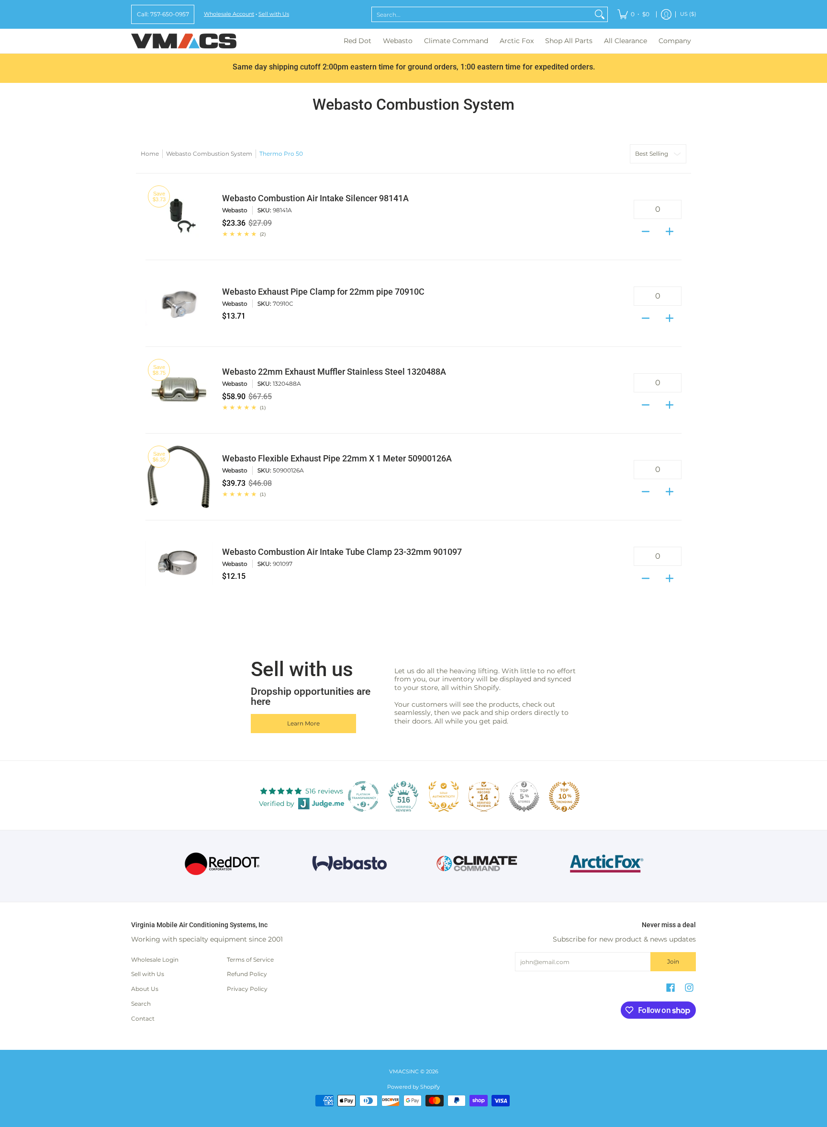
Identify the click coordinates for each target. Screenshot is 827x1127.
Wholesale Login (155, 959)
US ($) (688, 14)
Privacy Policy (247, 988)
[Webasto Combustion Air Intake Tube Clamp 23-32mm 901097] (178, 563)
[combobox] (482, 14)
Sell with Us (273, 14)
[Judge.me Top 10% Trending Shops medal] (564, 796)
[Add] (669, 228)
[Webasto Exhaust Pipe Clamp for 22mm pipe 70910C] (178, 303)
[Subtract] (646, 228)
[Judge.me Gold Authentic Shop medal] (443, 796)
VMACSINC (404, 1072)
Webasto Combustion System (209, 153)
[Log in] (666, 14)
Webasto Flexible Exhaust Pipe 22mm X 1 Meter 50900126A (337, 458)
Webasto (234, 210)
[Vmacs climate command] (477, 864)
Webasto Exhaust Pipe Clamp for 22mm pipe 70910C (323, 292)
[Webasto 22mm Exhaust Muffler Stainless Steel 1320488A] (178, 390)
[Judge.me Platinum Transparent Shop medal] (363, 796)
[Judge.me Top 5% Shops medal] (524, 796)
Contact (143, 1018)
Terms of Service (250, 959)
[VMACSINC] (183, 41)
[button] (670, 987)
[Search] (599, 14)
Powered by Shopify (413, 1087)
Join (673, 961)
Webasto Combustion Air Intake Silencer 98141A (315, 198)
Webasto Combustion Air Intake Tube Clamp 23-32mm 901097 (342, 552)
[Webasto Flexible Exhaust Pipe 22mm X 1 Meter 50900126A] (178, 476)
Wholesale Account (229, 14)
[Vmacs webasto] (350, 864)
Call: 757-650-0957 (163, 14)
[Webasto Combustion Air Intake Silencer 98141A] (178, 216)
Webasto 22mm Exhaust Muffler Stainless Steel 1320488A (334, 372)
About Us (144, 988)
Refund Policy (247, 974)
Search (141, 1003)
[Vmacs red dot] (222, 864)
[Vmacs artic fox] (605, 863)
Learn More (303, 723)
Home (150, 153)
